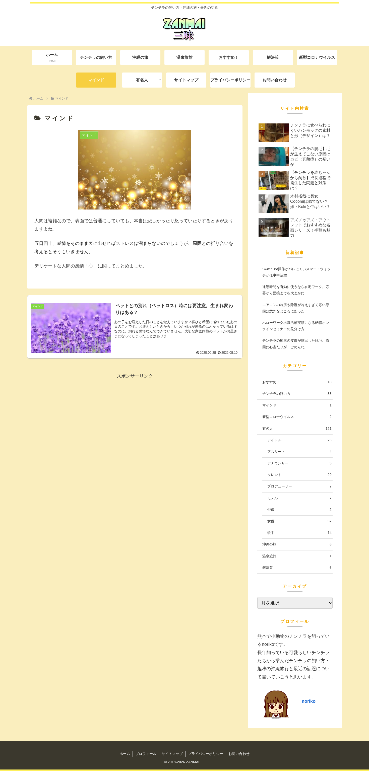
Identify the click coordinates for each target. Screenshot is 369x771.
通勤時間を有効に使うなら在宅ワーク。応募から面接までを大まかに (295, 290)
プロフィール (145, 754)
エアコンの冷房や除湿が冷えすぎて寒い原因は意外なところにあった (295, 308)
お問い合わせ (239, 754)
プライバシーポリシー (205, 754)
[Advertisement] (134, 434)
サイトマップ (172, 754)
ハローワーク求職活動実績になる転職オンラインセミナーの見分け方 (295, 326)
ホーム (124, 754)
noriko (309, 701)
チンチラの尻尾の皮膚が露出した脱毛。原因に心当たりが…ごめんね (295, 343)
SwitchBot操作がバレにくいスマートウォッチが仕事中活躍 (296, 272)
